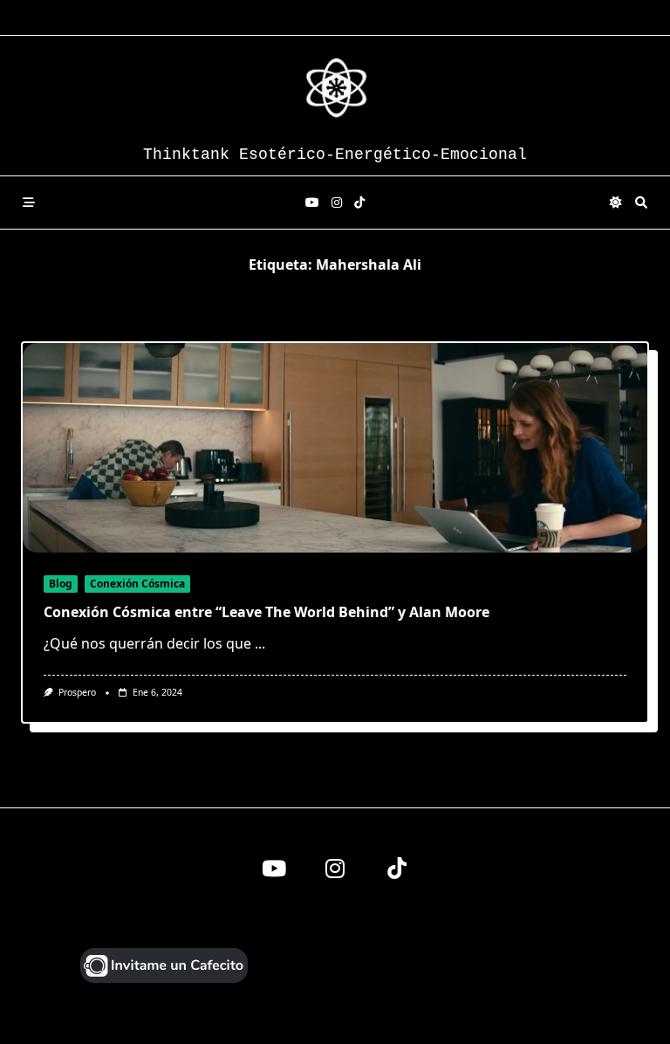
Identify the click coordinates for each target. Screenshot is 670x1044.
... (260, 643)
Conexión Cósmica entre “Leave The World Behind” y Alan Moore (266, 612)
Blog (60, 583)
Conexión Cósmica (137, 583)
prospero (77, 692)
